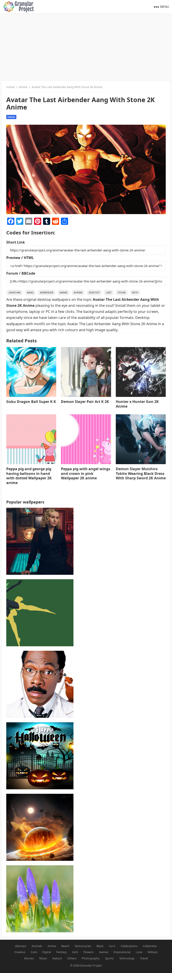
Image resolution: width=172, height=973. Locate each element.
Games (103, 952)
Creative (19, 952)
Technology (127, 958)
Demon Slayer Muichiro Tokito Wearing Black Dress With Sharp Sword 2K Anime (141, 473)
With (135, 292)
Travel (144, 958)
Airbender (46, 292)
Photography (91, 958)
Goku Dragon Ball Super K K (31, 401)
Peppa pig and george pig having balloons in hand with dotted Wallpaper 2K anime (29, 475)
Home (10, 87)
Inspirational (122, 952)
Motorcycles (83, 946)
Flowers (88, 952)
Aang (30, 292)
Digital (46, 952)
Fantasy (61, 952)
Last (109, 292)
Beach (65, 946)
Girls (75, 952)
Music (43, 958)
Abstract (20, 946)
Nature (57, 958)
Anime (23, 87)
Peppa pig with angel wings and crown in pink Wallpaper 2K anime (85, 473)
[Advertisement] (86, 47)
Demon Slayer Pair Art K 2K (85, 401)
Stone (122, 292)
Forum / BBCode (20, 273)
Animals (37, 946)
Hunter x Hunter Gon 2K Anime (137, 404)
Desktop (94, 292)
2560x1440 (15, 292)
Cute (34, 952)
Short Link (15, 242)
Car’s (112, 946)
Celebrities (150, 946)
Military (153, 952)
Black (100, 946)
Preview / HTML (20, 257)
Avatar (78, 292)
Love (139, 952)
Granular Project (91, 965)
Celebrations (129, 946)
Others (71, 958)
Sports (109, 958)
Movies (29, 958)
